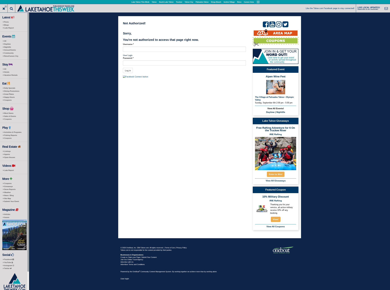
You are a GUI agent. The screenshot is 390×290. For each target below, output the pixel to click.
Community (9, 53)
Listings (7, 151)
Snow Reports (10, 189)
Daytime (7, 44)
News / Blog (9, 195)
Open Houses (9, 157)
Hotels (6, 72)
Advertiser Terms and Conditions (133, 264)
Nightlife (7, 47)
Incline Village (229, 2)
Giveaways (8, 186)
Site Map (7, 198)
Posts (6, 22)
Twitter (7, 268)
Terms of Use (170, 248)
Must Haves (8, 113)
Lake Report (9, 28)
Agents (7, 154)
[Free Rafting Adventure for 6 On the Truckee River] (275, 152)
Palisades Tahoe (202, 2)
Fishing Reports (10, 135)
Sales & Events (10, 116)
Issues (6, 217)
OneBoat (136, 271)
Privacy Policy (181, 248)
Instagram (8, 265)
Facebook (8, 259)
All (5, 41)
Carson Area (249, 2)
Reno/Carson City (11, 56)
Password (128, 58)
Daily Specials (9, 88)
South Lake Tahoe (166, 2)
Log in (128, 70)
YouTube (8, 262)
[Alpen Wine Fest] (275, 87)
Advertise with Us (127, 262)
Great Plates (9, 94)
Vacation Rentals (11, 75)
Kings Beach (216, 2)
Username (128, 44)
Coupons (8, 100)
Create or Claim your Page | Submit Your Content (139, 257)
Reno (239, 2)
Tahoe (154, 2)
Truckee (179, 2)
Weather (7, 192)
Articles (7, 214)
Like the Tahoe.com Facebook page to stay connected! (330, 8)
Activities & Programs (12, 132)
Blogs (6, 25)
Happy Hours (9, 97)
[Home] (45, 8)
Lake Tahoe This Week (140, 2)
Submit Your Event (11, 201)
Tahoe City (189, 2)
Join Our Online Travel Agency (132, 259)
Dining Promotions (11, 91)
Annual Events (10, 50)
